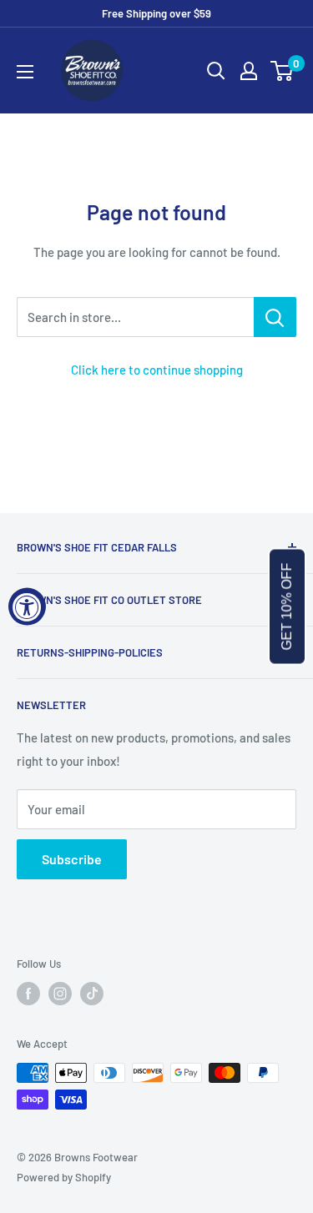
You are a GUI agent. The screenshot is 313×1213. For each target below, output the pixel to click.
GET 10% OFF (287, 607)
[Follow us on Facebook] (28, 993)
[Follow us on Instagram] (60, 993)
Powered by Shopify (64, 1177)
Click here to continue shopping (157, 369)
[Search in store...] (275, 317)
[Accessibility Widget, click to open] (27, 607)
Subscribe (72, 859)
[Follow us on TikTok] (91, 993)
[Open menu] (25, 71)
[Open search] (216, 71)
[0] (282, 71)
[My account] (248, 71)
